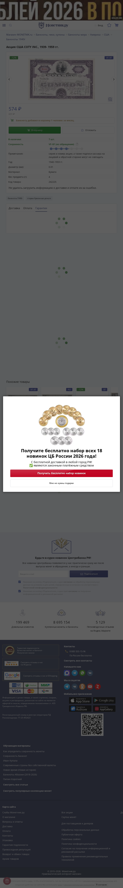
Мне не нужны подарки (61, 483)
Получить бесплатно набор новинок (61, 473)
